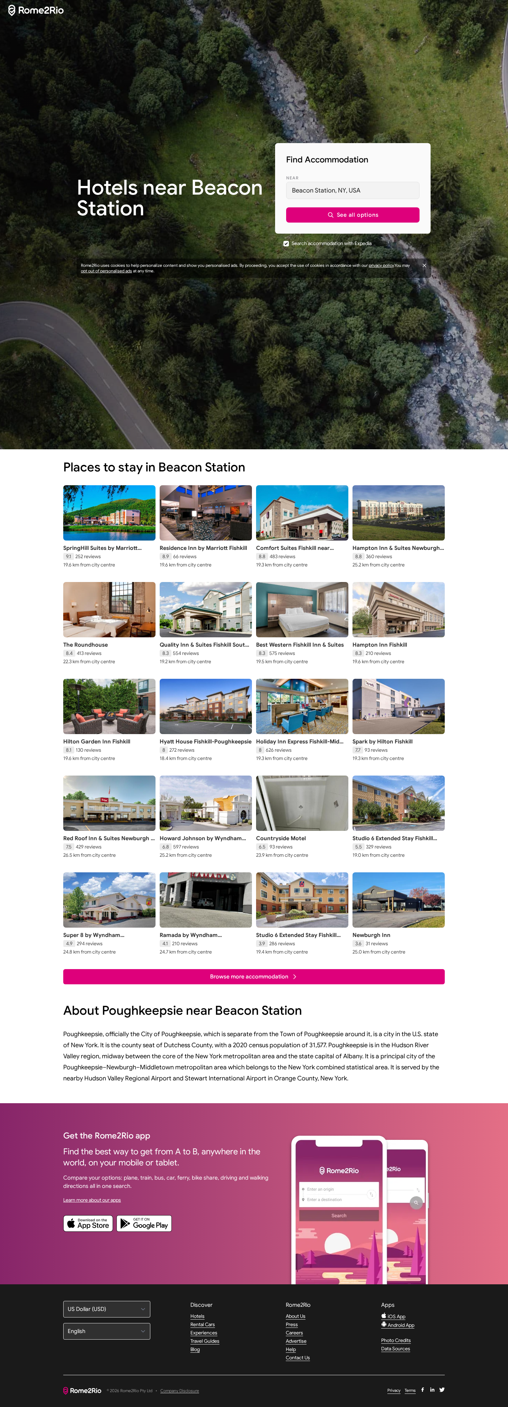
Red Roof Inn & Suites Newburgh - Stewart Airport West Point (108, 842)
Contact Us (298, 1357)
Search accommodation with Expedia (331, 243)
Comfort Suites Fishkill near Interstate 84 (293, 552)
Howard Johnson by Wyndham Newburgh (201, 842)
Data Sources (395, 1348)
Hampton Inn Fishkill (379, 644)
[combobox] (352, 190)
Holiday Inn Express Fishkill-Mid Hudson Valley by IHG (297, 745)
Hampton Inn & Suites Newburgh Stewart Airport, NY (396, 552)
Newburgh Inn (371, 935)
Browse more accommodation (249, 976)
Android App (400, 1325)
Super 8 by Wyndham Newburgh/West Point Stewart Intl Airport (109, 942)
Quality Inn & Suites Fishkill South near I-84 (204, 648)
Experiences (203, 1333)
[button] (353, 215)
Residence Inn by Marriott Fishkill (203, 548)
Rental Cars (202, 1324)
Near (292, 177)
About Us (295, 1316)
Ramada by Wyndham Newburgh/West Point (189, 939)
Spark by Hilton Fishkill (382, 741)
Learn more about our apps (92, 1200)
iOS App (396, 1316)
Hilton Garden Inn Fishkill (96, 741)
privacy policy (381, 265)
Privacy (394, 1390)
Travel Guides (204, 1341)
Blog (195, 1349)
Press (292, 1324)
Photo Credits (396, 1340)
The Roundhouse (85, 644)
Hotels (197, 1316)
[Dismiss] (424, 265)
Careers (294, 1333)
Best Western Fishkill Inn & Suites (300, 644)
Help (291, 1349)
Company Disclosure (179, 1391)
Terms (410, 1390)
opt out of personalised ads (106, 270)
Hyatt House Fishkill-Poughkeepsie (206, 741)
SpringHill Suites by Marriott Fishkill (100, 552)
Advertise (296, 1341)
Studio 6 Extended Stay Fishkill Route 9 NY (392, 842)
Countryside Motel (281, 838)
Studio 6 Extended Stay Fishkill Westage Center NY (296, 939)
